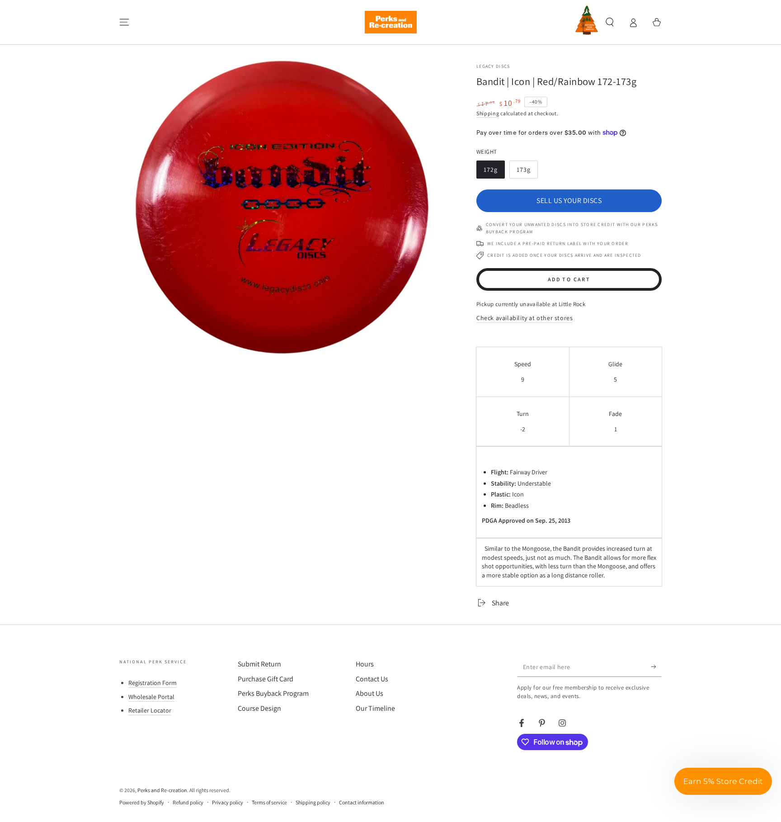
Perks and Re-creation (162, 790)
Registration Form (152, 683)
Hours (365, 664)
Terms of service (269, 802)
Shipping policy (313, 802)
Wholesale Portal (151, 697)
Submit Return (259, 664)
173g (527, 172)
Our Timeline (375, 708)
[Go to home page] (391, 22)
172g (494, 172)
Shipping (487, 113)
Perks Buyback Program (273, 693)
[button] (609, 22)
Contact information (361, 802)
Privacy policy (227, 802)
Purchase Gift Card (265, 679)
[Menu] (124, 22)
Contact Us (372, 679)
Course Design (259, 708)
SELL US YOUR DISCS (569, 200)
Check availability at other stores (524, 318)
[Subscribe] (656, 666)
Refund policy (188, 802)
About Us (369, 693)
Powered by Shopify (141, 802)
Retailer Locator (149, 710)
